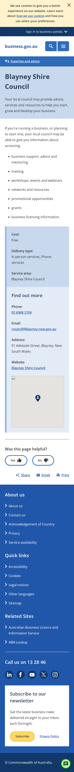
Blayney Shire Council (28, 368)
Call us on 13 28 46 (25, 662)
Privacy (14, 533)
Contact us (17, 515)
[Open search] (51, 46)
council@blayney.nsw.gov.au (34, 329)
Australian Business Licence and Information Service (33, 630)
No (40, 460)
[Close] (69, 5)
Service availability (23, 542)
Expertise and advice (25, 61)
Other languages (21, 594)
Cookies (15, 576)
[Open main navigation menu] (63, 46)
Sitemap (15, 603)
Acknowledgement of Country (31, 524)
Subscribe (22, 736)
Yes (12, 460)
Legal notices (19, 585)
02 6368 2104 (22, 312)
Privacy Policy (49, 736)
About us (16, 506)
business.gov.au (21, 46)
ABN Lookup (18, 642)
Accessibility (18, 566)
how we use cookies (30, 16)
